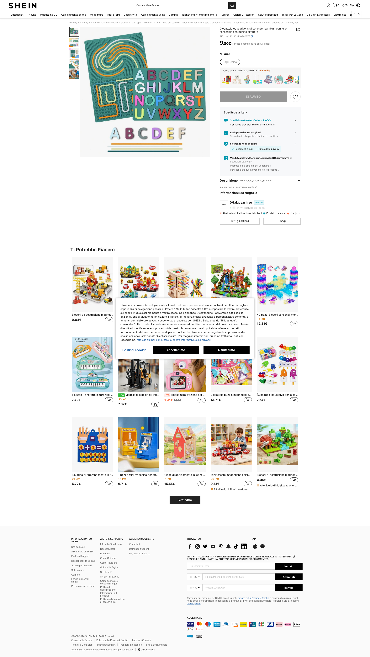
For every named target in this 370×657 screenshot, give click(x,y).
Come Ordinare (108, 558)
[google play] (262, 548)
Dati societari (78, 547)
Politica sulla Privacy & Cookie (253, 598)
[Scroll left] (354, 14)
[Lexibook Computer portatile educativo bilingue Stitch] (268, 79)
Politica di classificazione (108, 588)
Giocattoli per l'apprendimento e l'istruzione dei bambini (150, 22)
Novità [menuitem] (32, 14)
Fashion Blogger (80, 556)
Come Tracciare (108, 562)
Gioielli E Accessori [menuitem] (243, 14)
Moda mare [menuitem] (96, 14)
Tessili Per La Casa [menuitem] (292, 14)
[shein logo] (23, 5)
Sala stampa (77, 570)
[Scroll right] (358, 14)
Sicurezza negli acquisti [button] (243, 143)
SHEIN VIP (106, 572)
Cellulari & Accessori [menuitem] (318, 14)
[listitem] (226, 79)
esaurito (253, 96)
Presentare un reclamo (83, 586)
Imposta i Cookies (141, 640)
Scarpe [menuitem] (225, 14)
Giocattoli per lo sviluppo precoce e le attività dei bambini (213, 22)
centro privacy (194, 603)
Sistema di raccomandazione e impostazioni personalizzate (102, 649)
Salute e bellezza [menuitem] (268, 14)
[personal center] (328, 5)
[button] (351, 5)
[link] (336, 5)
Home (72, 22)
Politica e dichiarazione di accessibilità (112, 600)
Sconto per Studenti (81, 565)
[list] (218, 546)
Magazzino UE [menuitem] (48, 14)
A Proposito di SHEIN (82, 551)
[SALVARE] (295, 96)
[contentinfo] (245, 626)
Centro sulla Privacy (81, 640)
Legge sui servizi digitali (80, 580)
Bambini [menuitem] (173, 14)
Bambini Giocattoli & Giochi (103, 22)
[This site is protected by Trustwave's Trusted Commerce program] (190, 636)
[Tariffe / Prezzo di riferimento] (232, 43)
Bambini (82, 22)
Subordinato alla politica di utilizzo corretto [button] (253, 136)
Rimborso (105, 553)
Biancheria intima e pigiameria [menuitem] (200, 14)
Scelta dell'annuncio (156, 644)
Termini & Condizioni (82, 644)
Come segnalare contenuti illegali (109, 582)
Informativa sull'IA (106, 644)
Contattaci (134, 544)
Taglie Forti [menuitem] (113, 14)
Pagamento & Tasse (139, 553)
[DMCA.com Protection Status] (199, 636)
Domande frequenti (139, 549)
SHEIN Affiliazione (109, 576)
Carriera (75, 574)
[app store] (255, 548)
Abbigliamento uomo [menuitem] (153, 14)
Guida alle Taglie (109, 567)
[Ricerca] (232, 5)
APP (254, 539)
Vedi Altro (185, 499)
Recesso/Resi (107, 549)
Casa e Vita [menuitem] (130, 14)
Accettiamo (194, 618)
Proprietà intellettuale (130, 644)
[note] (231, 489)
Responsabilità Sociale (83, 561)
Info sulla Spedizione (111, 544)
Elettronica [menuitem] (340, 14)
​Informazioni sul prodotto (108, 594)
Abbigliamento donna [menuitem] (73, 14)
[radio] (230, 62)
